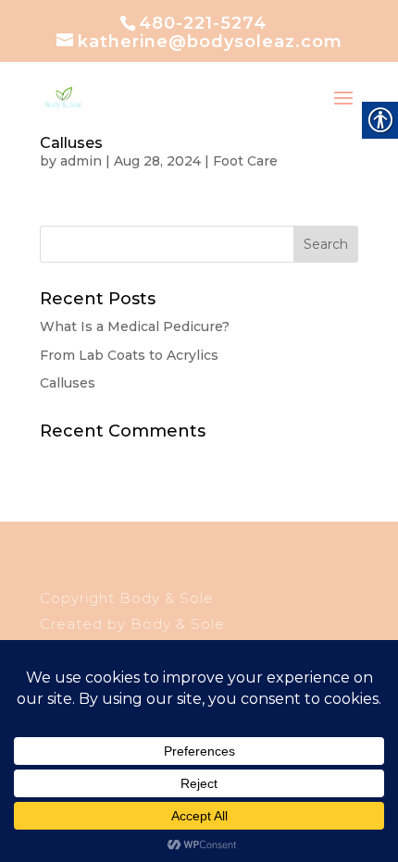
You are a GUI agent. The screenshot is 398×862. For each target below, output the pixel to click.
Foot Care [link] (245, 161)
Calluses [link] (71, 143)
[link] (63, 98)
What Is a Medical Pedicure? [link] (135, 326)
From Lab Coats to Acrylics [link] (129, 355)
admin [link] (81, 161)
